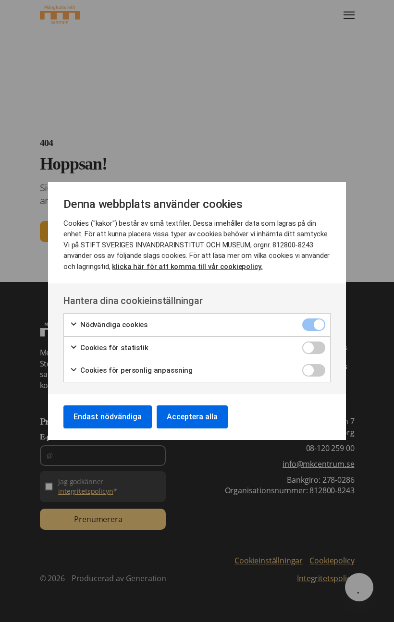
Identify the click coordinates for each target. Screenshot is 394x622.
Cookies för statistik (113, 347)
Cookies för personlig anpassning (135, 370)
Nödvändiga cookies (113, 324)
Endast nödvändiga (108, 416)
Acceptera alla (192, 416)
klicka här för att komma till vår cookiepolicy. (187, 266)
